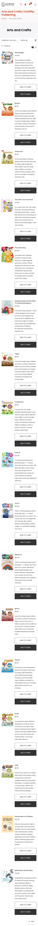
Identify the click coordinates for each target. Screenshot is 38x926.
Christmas (19, 151)
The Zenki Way (20, 248)
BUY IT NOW (25, 94)
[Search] (21, 4)
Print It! (17, 453)
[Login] (25, 4)
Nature (17, 103)
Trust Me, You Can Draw (24, 200)
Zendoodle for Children (24, 817)
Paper (17, 354)
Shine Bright (19, 53)
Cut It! (17, 503)
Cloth (17, 714)
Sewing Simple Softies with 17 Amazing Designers (25, 302)
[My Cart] (29, 4)
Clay (16, 765)
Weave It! (18, 555)
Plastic (17, 660)
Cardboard (19, 402)
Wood (17, 609)
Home (4, 18)
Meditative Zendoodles (24, 870)
